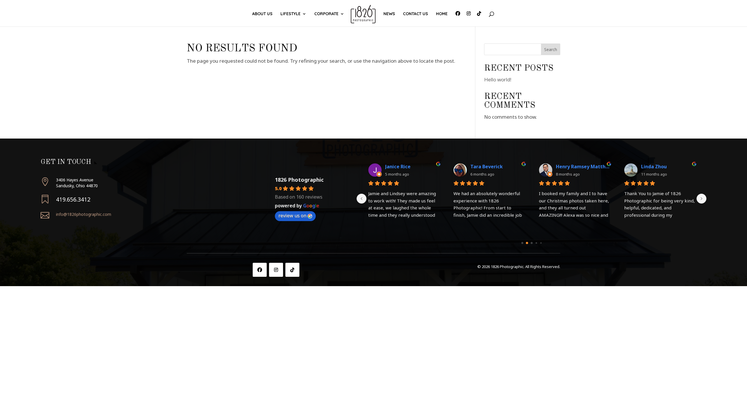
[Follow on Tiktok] (292, 270)
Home (442, 14)
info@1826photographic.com (83, 214)
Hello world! (497, 79)
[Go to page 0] (522, 243)
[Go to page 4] (540, 243)
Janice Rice (398, 166)
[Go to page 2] (531, 243)
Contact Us (415, 14)
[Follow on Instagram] (276, 270)
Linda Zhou (654, 166)
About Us (262, 14)
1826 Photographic (299, 179)
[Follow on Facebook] (260, 270)
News (389, 14)
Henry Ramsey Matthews (583, 166)
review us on (292, 215)
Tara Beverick (486, 166)
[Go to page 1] (527, 243)
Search (550, 49)
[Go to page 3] (536, 243)
